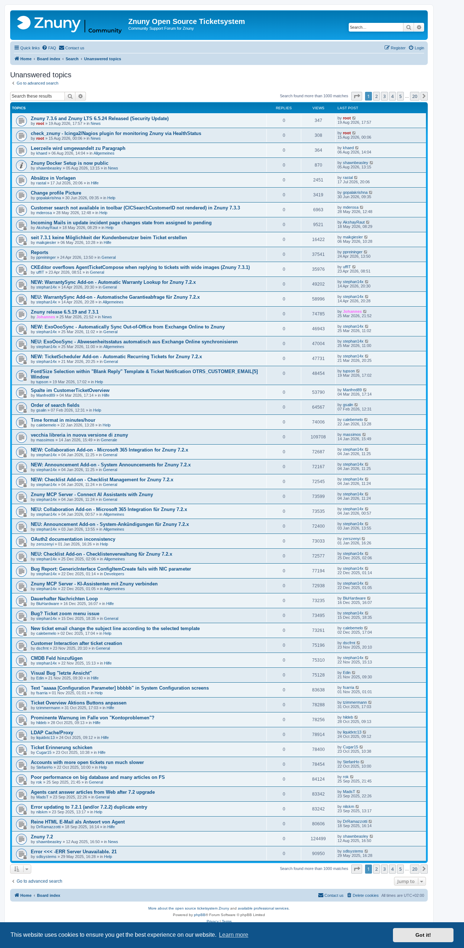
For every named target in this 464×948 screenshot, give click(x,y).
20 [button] (414, 96)
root (40, 123)
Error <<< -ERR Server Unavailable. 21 (74, 851)
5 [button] (400, 96)
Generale (109, 440)
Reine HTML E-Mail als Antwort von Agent (78, 822)
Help (111, 198)
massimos (45, 440)
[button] (356, 96)
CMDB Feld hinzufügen (57, 658)
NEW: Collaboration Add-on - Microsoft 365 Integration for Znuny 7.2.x (109, 450)
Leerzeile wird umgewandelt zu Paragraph (78, 148)
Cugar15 (43, 752)
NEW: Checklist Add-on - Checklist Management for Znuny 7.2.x (102, 479)
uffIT (40, 272)
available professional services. (264, 908)
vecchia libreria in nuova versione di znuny (79, 435)
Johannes (45, 317)
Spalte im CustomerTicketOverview (70, 390)
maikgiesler (46, 242)
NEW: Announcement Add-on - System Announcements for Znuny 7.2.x (111, 464)
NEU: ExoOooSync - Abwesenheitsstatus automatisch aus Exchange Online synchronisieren (134, 341)
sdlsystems (46, 856)
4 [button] (392, 96)
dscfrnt (42, 648)
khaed (41, 153)
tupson (42, 382)
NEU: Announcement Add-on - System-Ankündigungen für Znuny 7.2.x (110, 524)
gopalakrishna (48, 198)
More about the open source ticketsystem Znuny (188, 908)
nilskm (41, 812)
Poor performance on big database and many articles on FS (98, 777)
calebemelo (46, 425)
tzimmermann (48, 708)
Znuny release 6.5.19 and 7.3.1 (65, 312)
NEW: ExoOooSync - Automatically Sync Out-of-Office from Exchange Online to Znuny (128, 327)
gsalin (41, 410)
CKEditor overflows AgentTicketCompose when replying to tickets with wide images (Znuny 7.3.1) (140, 267)
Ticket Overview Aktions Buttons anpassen (79, 703)
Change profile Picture (56, 193)
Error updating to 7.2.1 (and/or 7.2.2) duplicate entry (89, 807)
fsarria (41, 693)
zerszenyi (45, 544)
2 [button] (376, 96)
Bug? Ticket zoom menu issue (65, 613)
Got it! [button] (423, 935)
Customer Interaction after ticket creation (76, 643)
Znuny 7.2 (42, 836)
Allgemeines (104, 153)
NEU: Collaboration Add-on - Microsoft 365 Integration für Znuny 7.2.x (109, 509)
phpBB (200, 915)
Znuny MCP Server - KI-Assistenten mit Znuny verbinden (94, 584)
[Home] (70, 25)
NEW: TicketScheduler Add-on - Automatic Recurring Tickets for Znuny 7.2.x (116, 356)
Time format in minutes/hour (63, 420)
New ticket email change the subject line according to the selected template (115, 628)
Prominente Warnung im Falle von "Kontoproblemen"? (92, 717)
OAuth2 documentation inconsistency (73, 539)
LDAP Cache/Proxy (52, 732)
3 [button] (384, 96)
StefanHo (44, 767)
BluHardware (47, 603)
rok (39, 782)
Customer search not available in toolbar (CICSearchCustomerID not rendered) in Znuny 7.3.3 (135, 208)
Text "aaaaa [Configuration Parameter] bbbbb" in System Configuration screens (120, 688)
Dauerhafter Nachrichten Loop (64, 598)
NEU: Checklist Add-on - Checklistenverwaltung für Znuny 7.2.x (101, 554)
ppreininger (46, 257)
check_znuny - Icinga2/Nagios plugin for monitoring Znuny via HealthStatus (116, 133)
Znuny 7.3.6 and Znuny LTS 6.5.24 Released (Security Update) (100, 118)
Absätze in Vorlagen (53, 178)
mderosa (44, 213)
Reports (39, 252)
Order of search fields (55, 405)
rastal (41, 183)
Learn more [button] (233, 935)
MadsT (42, 797)
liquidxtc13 (45, 737)
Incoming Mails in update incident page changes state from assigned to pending (121, 222)
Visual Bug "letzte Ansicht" (61, 673)
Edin (40, 678)
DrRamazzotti (48, 827)
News (96, 123)
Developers (114, 574)
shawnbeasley (49, 168)
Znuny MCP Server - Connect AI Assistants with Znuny (92, 494)
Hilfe (95, 183)
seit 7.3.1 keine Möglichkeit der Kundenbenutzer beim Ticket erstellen (109, 237)
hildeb (41, 722)
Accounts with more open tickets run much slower (87, 762)
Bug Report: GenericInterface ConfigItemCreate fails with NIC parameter (111, 569)
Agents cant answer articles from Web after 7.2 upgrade (93, 792)
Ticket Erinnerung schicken (61, 747)
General (109, 257)
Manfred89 (45, 395)
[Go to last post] (354, 118)
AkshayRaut (47, 227)
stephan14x (46, 287)
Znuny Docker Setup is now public (69, 163)
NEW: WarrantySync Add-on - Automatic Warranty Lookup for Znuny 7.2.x (113, 282)
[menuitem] (49, 48)
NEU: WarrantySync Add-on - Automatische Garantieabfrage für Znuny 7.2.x (115, 297)
